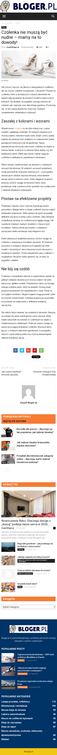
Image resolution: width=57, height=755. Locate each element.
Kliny (20, 587)
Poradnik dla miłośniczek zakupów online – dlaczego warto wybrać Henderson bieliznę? (35, 459)
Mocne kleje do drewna (13, 710)
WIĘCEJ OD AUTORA (14, 421)
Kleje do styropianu (25, 573)
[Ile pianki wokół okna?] (8, 587)
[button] (53, 16)
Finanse (21, 660)
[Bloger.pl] (28, 6)
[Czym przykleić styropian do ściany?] (8, 574)
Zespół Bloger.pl (12, 47)
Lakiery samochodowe (13, 714)
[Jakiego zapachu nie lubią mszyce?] (8, 560)
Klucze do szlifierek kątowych (17, 718)
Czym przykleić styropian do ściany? (33, 570)
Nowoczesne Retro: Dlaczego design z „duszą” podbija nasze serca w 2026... (26, 522)
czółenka (18, 128)
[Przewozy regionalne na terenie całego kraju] (8, 684)
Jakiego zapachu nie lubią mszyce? (33, 557)
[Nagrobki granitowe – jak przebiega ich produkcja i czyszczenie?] (8, 547)
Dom (4, 516)
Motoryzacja (22, 674)
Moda (4, 27)
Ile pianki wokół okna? (27, 584)
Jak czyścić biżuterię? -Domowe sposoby (12, 373)
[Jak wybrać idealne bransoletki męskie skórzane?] (8, 445)
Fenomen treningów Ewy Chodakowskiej (44, 373)
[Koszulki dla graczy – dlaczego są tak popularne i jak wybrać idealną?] (8, 432)
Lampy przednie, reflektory (15, 701)
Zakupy (21, 549)
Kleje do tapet (8, 726)
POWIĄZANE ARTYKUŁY (17, 416)
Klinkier (5, 739)
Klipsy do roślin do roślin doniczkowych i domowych (32, 560)
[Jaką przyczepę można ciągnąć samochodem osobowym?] (8, 671)
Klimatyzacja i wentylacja (14, 706)
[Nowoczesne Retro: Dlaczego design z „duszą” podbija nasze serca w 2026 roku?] (28, 504)
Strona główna (7, 23)
